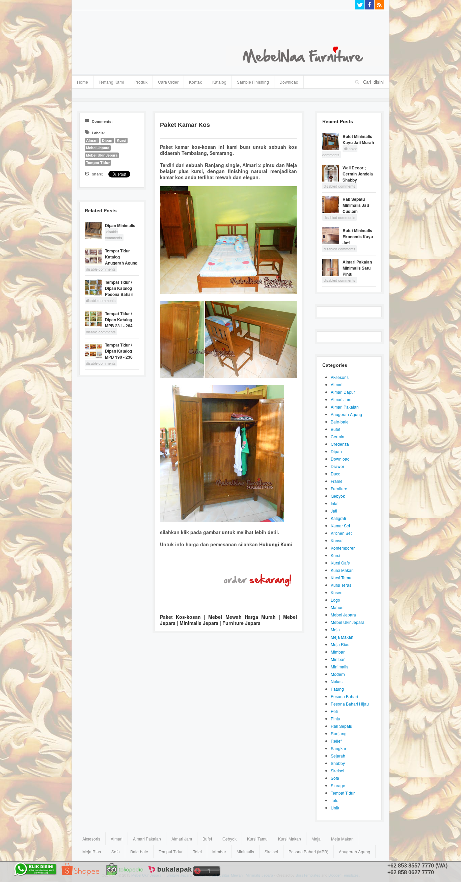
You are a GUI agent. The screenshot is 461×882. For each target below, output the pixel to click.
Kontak (195, 82)
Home (82, 82)
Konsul (337, 540)
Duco (336, 473)
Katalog (216, 81)
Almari (92, 140)
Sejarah (338, 756)
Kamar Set (340, 525)
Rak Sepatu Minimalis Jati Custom (356, 205)
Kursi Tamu (341, 577)
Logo (335, 600)
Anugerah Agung (346, 414)
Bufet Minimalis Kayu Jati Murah (358, 139)
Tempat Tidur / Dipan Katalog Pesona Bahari (119, 288)
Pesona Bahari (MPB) (308, 851)
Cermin (337, 436)
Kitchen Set (341, 533)
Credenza (340, 444)
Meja (335, 629)
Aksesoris (340, 377)
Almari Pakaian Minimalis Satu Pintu (357, 268)
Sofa (335, 778)
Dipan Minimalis (120, 225)
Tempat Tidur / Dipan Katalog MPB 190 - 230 (119, 351)
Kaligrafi (338, 518)
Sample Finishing (253, 82)
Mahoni (338, 607)
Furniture (339, 488)
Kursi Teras (341, 585)
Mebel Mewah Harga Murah (241, 616)
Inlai (334, 503)
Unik (335, 807)
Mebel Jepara (97, 147)
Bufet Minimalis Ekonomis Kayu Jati (358, 236)
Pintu (335, 718)
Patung (337, 689)
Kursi (121, 140)
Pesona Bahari (344, 696)
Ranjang (339, 733)
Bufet (335, 429)
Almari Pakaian (345, 407)
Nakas (337, 681)
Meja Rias (340, 644)
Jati (334, 511)
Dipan (107, 140)
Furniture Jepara (241, 622)
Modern (338, 674)
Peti (334, 711)
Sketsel (337, 770)
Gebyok (338, 496)
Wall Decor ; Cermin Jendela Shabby (358, 174)
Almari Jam (341, 399)
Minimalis (339, 666)
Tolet (335, 800)
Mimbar (338, 652)
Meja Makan (342, 637)
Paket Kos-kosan (180, 616)
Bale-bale (340, 421)
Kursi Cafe (340, 563)
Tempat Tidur (98, 162)
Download (288, 82)
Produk (138, 81)
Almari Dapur (343, 392)
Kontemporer (343, 548)
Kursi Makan (342, 570)
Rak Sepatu (341, 726)
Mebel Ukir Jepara (101, 155)
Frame (337, 481)
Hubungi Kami (275, 544)
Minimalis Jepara (199, 622)
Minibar (338, 659)
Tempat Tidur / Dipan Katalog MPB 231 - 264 (119, 319)
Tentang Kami (111, 82)
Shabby (338, 763)
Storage (338, 785)
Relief (336, 741)
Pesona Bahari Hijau (350, 704)
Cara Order (168, 82)
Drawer (337, 466)
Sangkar (338, 748)
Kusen (337, 592)
